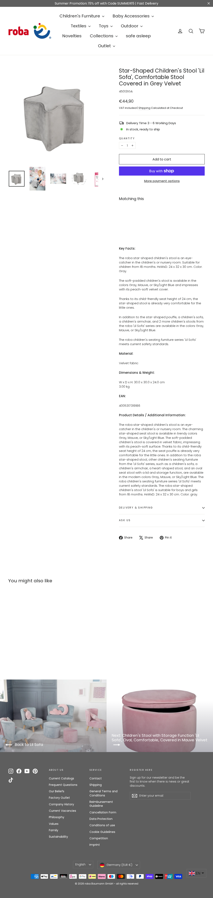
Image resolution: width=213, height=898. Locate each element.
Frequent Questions (63, 785)
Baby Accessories (132, 16)
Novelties (72, 36)
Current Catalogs (61, 778)
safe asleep (138, 36)
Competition (98, 838)
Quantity (127, 138)
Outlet (105, 46)
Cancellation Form (102, 812)
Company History (61, 804)
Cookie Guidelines (102, 832)
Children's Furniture (80, 16)
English (80, 864)
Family (53, 830)
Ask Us (125, 520)
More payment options (162, 181)
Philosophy (56, 817)
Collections (102, 36)
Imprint (94, 845)
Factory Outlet (59, 798)
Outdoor (130, 26)
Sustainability (58, 837)
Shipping (144, 108)
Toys (104, 26)
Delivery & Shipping (136, 507)
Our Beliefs (56, 791)
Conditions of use (102, 825)
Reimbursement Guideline (101, 804)
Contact (95, 778)
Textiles (79, 26)
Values (53, 824)
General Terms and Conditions (103, 793)
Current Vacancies (62, 811)
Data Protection (101, 819)
